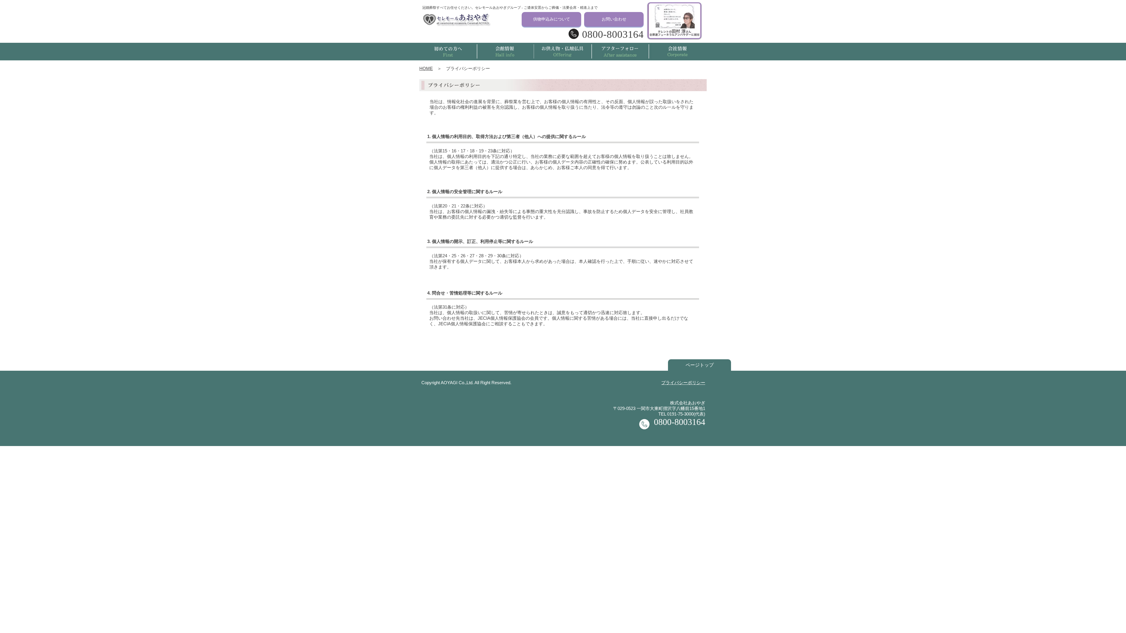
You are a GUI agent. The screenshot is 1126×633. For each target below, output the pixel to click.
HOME (426, 68)
